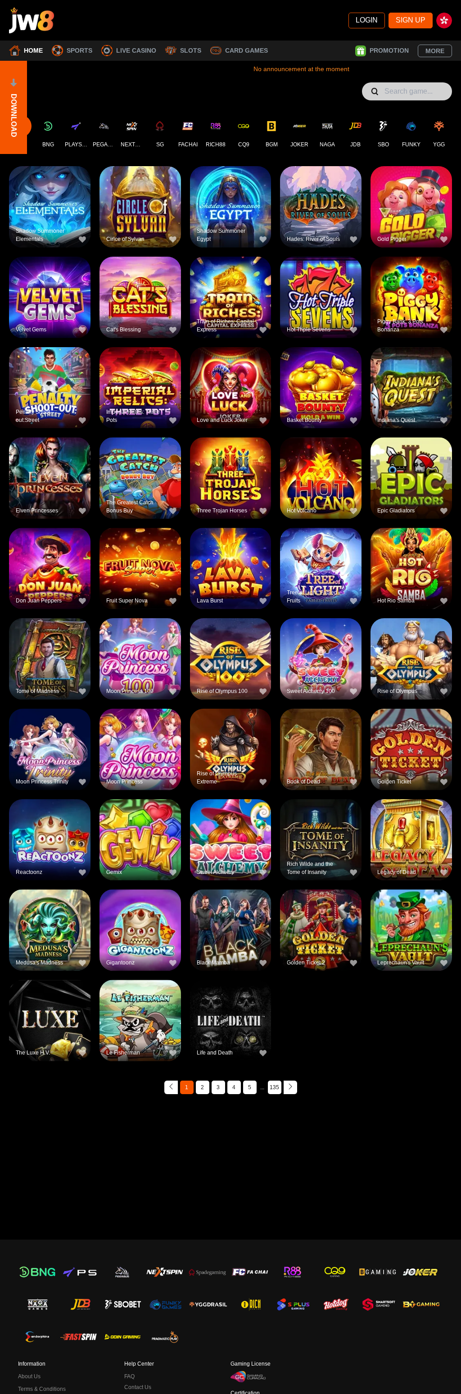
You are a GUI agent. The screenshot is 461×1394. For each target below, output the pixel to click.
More (434, 50)
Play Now (49, 213)
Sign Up (410, 20)
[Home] (31, 20)
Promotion (389, 50)
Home (33, 50)
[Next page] (290, 1087)
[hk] (444, 20)
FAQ (129, 1376)
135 (274, 1087)
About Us (29, 1376)
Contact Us (137, 1387)
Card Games (246, 50)
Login (367, 20)
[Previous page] (171, 1087)
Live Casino (136, 50)
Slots (190, 50)
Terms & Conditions (42, 1389)
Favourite (50, 192)
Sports (79, 50)
